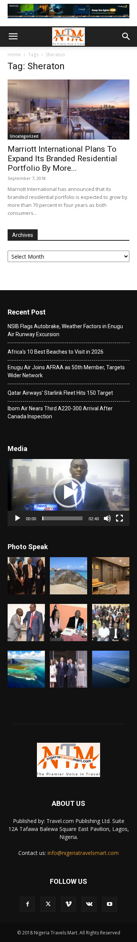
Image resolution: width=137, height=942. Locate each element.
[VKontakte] (89, 904)
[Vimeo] (68, 904)
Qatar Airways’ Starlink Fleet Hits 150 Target (60, 393)
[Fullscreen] (119, 518)
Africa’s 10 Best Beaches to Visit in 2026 (56, 352)
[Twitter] (48, 904)
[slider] (62, 518)
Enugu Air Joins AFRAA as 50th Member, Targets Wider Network (66, 371)
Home (14, 54)
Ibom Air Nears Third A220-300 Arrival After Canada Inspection (60, 412)
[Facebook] (27, 904)
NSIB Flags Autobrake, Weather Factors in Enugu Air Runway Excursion (65, 330)
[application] (68, 492)
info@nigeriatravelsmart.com (83, 852)
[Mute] (107, 518)
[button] (13, 36)
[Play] (17, 518)
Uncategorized (24, 136)
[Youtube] (109, 904)
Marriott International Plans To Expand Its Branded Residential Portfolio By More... (62, 159)
